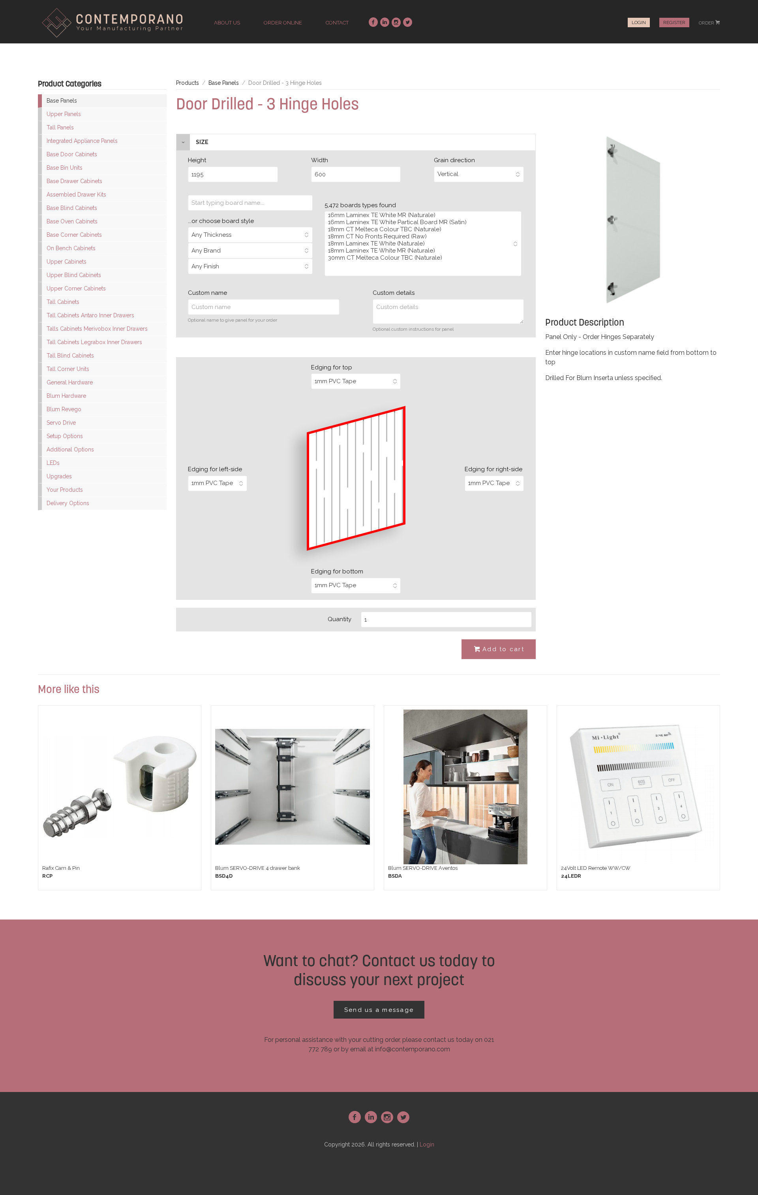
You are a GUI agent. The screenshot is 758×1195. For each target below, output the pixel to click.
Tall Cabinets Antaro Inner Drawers (90, 315)
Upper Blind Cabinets (74, 275)
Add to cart (499, 649)
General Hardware (70, 382)
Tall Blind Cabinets (70, 355)
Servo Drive (61, 423)
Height (197, 160)
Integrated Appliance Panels (82, 141)
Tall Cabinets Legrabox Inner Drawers (94, 342)
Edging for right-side (493, 469)
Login (639, 22)
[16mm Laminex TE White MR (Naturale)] (419, 215)
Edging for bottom (337, 571)
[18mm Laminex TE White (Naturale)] (419, 243)
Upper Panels (64, 114)
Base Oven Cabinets (72, 221)
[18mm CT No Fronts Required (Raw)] (419, 236)
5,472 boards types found (360, 205)
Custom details (394, 292)
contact (337, 23)
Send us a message (379, 1009)
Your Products (65, 490)
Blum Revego (64, 409)
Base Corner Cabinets (74, 235)
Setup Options (65, 436)
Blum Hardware (66, 396)
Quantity (339, 619)
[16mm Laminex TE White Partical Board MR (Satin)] (419, 222)
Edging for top (331, 367)
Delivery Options (68, 503)
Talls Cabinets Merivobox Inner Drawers (97, 329)
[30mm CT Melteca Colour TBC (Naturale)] (419, 257)
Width (319, 160)
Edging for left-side (215, 469)
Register (674, 22)
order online (283, 23)
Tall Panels (60, 127)
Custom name (207, 292)
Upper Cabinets (66, 261)
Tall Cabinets (63, 302)
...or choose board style (221, 221)
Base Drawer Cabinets (74, 181)
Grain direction (454, 160)
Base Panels (62, 100)
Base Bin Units (65, 168)
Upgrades (59, 476)
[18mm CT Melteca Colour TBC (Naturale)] (419, 229)
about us (227, 23)
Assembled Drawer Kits (76, 194)
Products (187, 83)
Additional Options (70, 449)
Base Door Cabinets (72, 154)
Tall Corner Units (68, 369)
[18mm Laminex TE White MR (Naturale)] (419, 250)
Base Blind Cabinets (72, 208)
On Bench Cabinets (71, 248)
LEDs (53, 463)
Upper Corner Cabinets (76, 288)
